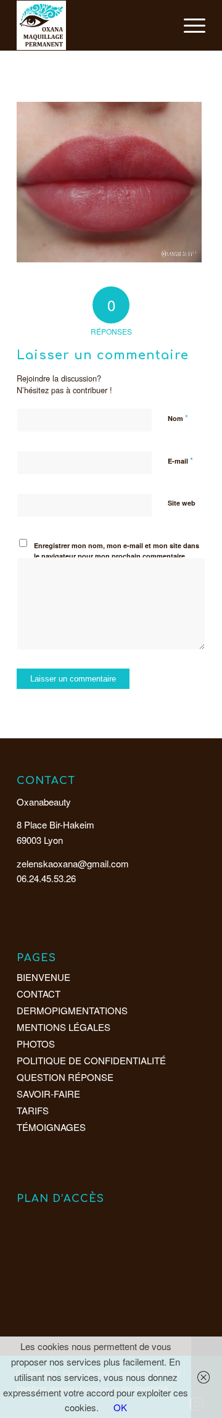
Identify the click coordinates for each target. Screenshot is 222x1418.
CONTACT (38, 993)
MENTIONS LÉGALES (63, 1026)
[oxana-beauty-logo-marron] (92, 25)
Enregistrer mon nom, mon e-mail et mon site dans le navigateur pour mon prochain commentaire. (116, 551)
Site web (181, 502)
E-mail (180, 460)
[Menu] (188, 25)
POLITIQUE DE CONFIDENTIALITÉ (91, 1060)
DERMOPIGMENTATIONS (72, 1010)
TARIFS (33, 1110)
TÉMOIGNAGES (51, 1126)
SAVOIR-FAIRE (48, 1093)
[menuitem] (188, 25)
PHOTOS (36, 1043)
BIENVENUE (43, 976)
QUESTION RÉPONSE (65, 1076)
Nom (178, 417)
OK (120, 1407)
